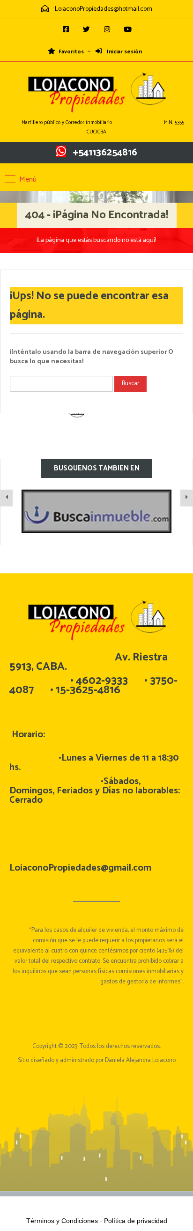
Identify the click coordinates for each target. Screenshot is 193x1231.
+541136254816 (105, 153)
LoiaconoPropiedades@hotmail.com (103, 9)
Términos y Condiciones (62, 1220)
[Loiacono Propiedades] (96, 93)
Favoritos (71, 52)
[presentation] (6, 498)
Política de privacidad (135, 1220)
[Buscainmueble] (96, 511)
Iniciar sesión (123, 52)
